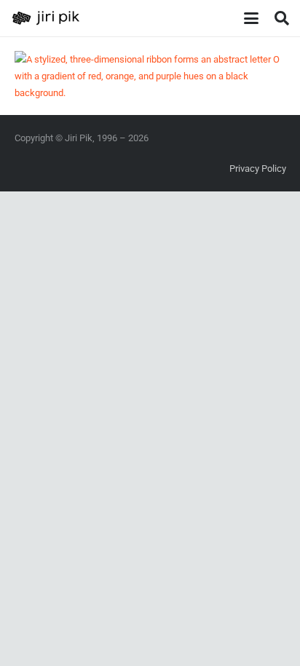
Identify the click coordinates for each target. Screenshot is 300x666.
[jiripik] (45, 18)
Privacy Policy (257, 168)
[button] (251, 18)
